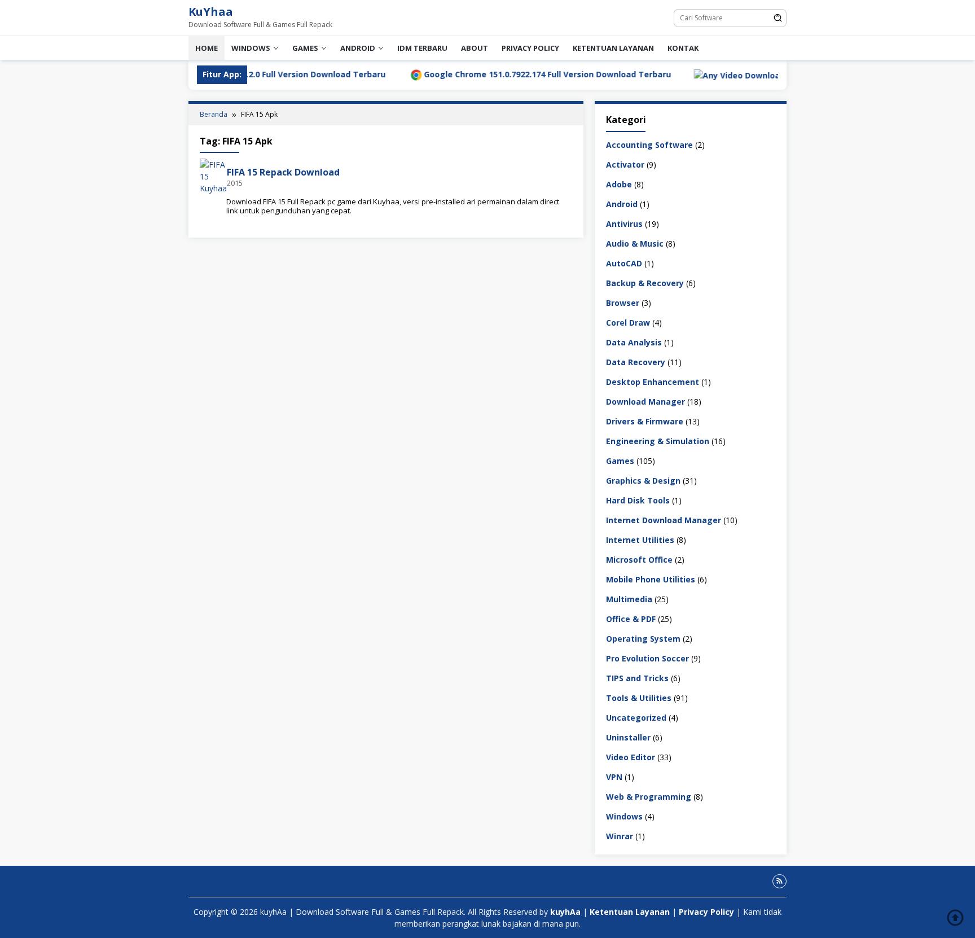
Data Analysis (634, 341)
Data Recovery (635, 361)
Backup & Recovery (645, 282)
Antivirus (624, 223)
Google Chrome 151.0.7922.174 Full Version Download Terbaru (508, 74)
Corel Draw (628, 322)
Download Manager (645, 401)
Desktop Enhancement (652, 381)
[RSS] (779, 881)
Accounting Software (649, 144)
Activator (625, 164)
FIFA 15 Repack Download (283, 172)
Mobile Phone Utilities (650, 578)
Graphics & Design (643, 480)
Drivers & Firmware (644, 420)
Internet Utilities (640, 539)
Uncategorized (636, 717)
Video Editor (630, 756)
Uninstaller (628, 736)
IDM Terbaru (422, 48)
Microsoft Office (639, 559)
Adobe (619, 183)
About (474, 48)
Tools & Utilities (638, 697)
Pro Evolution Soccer (647, 657)
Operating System (643, 638)
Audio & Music (635, 243)
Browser (622, 302)
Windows (250, 48)
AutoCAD (624, 262)
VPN (614, 776)
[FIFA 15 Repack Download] (213, 175)
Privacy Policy (530, 48)
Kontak (683, 48)
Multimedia (629, 598)
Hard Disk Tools (638, 499)
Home (206, 48)
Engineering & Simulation (657, 440)
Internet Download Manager (663, 519)
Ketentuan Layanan (613, 48)
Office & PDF (631, 618)
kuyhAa (566, 911)
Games (305, 48)
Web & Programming (648, 796)
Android (357, 48)
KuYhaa (210, 11)
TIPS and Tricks (637, 677)
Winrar (619, 835)
